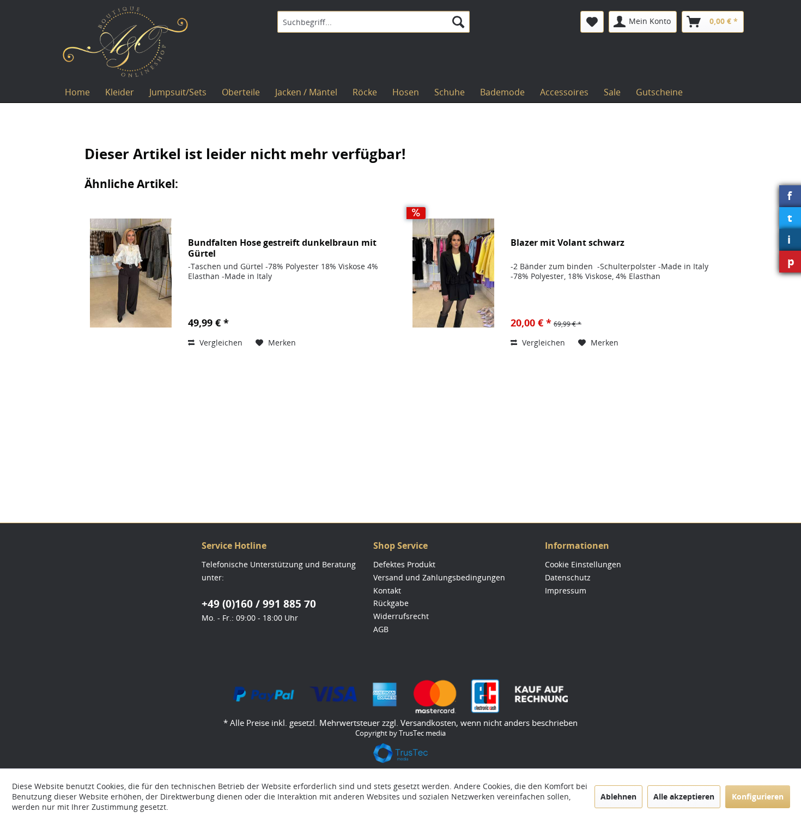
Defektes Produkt (404, 564)
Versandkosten (428, 722)
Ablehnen (618, 796)
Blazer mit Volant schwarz (567, 243)
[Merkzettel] (592, 22)
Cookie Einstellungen (583, 564)
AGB (381, 629)
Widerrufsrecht (401, 616)
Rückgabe (391, 603)
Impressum (565, 590)
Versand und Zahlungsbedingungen (439, 577)
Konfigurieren (758, 796)
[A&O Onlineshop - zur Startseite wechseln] (125, 42)
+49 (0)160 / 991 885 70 (259, 604)
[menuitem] (373, 22)
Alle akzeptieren (683, 796)
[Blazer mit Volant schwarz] (453, 272)
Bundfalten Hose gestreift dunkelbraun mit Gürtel (282, 248)
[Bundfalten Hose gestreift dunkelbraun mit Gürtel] (130, 272)
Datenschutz (568, 577)
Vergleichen (219, 342)
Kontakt (387, 590)
